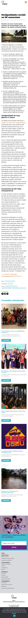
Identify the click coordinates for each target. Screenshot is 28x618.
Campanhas (4, 567)
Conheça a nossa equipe (7, 558)
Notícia (10, 283)
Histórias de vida (5, 578)
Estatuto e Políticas (6, 584)
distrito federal (6, 288)
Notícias (3, 573)
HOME (2, 553)
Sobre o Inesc (5, 556)
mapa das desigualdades (19, 288)
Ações (3, 565)
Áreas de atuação (6, 564)
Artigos (3, 575)
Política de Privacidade (7, 588)
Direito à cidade (10, 281)
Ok (14, 615)
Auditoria (4, 582)
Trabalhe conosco (6, 560)
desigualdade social (11, 286)
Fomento (3, 586)
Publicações (4, 577)
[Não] (26, 612)
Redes (3, 569)
